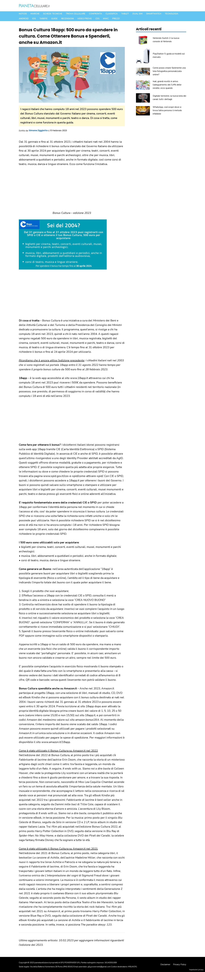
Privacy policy (179, 964)
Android (24, 18)
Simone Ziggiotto (38, 130)
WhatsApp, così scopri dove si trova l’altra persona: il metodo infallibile (167, 110)
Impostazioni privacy (196, 970)
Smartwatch (153, 13)
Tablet (125, 13)
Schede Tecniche (52, 13)
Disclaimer (165, 964)
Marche (35, 13)
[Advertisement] (72, 190)
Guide (54, 18)
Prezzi (116, 18)
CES (97, 18)
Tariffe (43, 18)
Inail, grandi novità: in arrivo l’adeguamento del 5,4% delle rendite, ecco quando (167, 84)
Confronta (95, 13)
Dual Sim (137, 13)
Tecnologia (171, 13)
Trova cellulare (75, 13)
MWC (106, 18)
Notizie (23, 13)
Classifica (112, 13)
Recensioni (67, 18)
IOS (34, 18)
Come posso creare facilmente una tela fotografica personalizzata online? (169, 71)
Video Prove (84, 18)
